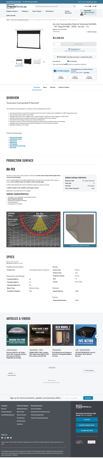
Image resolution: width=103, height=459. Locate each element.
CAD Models (13, 144)
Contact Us (20, 424)
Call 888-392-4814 (91, 1)
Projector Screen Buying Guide (39, 418)
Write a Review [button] (90, 370)
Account (86, 6)
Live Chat (87, 419)
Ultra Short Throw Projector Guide (40, 411)
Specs (45, 87)
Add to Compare (92, 31)
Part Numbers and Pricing (17, 146)
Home (7, 19)
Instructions (13, 140)
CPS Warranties (21, 421)
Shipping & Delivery (22, 408)
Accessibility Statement (7, 415)
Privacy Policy (21, 418)
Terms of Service (21, 415)
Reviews (52, 87)
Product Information (16, 137)
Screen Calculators (36, 408)
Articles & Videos (64, 87)
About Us (3, 408)
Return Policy (20, 411)
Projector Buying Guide (37, 415)
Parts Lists (13, 147)
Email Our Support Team (86, 425)
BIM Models (13, 142)
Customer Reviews (6, 411)
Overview (37, 87)
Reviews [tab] (10, 373)
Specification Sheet (16, 139)
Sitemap (20, 442)
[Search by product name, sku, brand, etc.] (74, 6)
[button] (94, 6)
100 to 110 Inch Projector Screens (19, 19)
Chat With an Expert (73, 57)
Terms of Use (4, 442)
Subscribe (88, 398)
